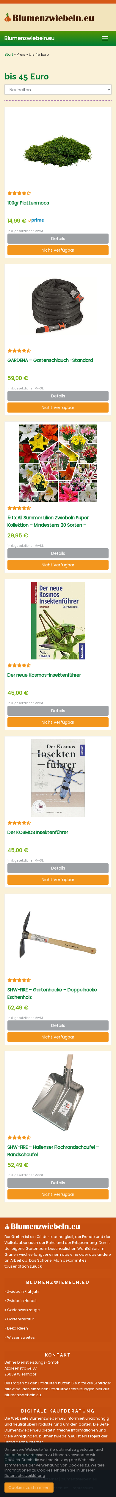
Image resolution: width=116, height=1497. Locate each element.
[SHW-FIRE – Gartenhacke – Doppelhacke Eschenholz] (58, 935)
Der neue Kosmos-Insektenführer (44, 675)
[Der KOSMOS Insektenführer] (58, 778)
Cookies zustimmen (29, 1487)
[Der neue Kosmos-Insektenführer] (58, 620)
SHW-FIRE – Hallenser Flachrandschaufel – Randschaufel (53, 1151)
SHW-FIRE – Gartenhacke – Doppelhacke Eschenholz (52, 993)
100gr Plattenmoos (28, 203)
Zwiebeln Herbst (22, 1300)
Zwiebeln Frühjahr (23, 1291)
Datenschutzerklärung (24, 1475)
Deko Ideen (17, 1328)
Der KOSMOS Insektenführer (37, 832)
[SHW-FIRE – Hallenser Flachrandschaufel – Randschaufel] (58, 1093)
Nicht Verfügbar (58, 250)
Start (8, 54)
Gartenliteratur (20, 1319)
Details (58, 239)
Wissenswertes (21, 1337)
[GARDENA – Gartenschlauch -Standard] (58, 306)
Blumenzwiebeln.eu (29, 38)
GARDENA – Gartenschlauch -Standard (50, 360)
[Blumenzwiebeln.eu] (58, 17)
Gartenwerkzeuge (23, 1309)
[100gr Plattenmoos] (58, 148)
